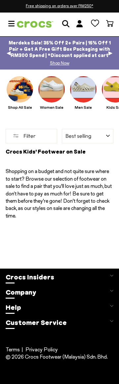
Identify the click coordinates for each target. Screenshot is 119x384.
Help (13, 307)
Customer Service (36, 323)
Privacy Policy (41, 349)
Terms (13, 349)
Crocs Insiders (30, 277)
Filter (29, 136)
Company (21, 292)
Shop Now (59, 63)
